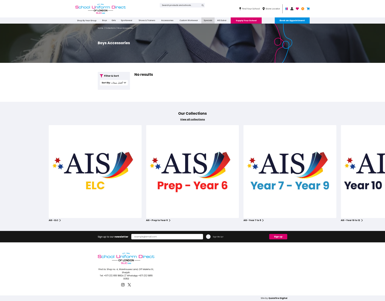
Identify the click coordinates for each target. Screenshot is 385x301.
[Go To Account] (291, 8)
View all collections (192, 119)
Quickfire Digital (277, 298)
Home (100, 28)
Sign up (278, 236)
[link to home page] (126, 264)
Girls (114, 20)
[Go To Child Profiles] (286, 8)
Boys (104, 20)
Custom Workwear (189, 20)
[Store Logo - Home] (100, 8)
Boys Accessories (125, 28)
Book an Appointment (292, 20)
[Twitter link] (129, 285)
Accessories (167, 20)
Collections (111, 28)
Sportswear (126, 20)
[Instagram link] (123, 285)
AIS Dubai (221, 20)
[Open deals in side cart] (302, 8)
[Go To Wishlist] (297, 8)
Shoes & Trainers (147, 20)
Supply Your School (246, 20)
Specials (208, 20)
